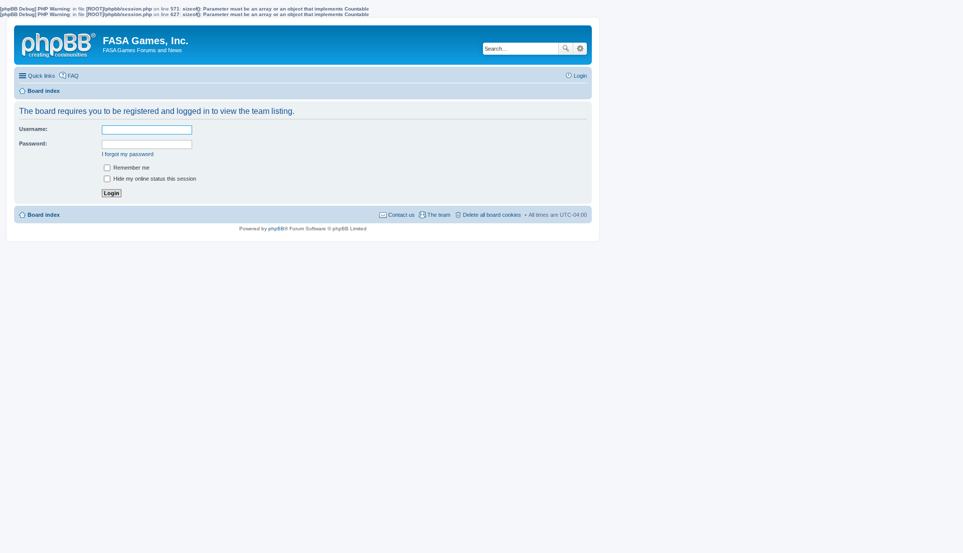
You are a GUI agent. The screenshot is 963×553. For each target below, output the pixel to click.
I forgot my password (127, 154)
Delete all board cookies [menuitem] (492, 215)
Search (565, 49)
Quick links (41, 76)
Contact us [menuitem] (401, 215)
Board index (44, 215)
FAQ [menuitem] (73, 76)
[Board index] (60, 43)
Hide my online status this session (154, 179)
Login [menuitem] (580, 76)
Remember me (130, 168)
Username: (33, 129)
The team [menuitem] (438, 215)
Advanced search (580, 49)
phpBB (276, 228)
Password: (33, 144)
